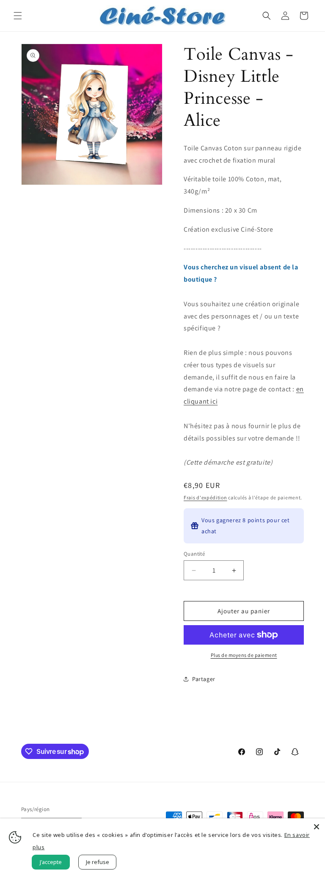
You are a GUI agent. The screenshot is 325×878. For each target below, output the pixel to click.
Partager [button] (203, 679)
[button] (17, 15)
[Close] (316, 827)
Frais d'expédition (205, 497)
